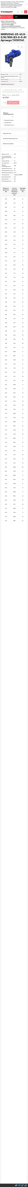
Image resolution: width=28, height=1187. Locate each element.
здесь (15, 7)
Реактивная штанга (9, 125)
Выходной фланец (9, 120)
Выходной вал (7, 122)
